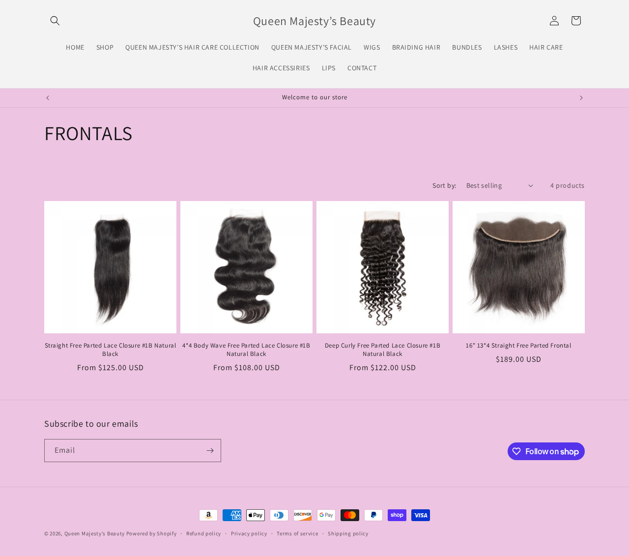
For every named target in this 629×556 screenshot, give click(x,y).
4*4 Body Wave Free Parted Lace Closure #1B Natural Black (246, 350)
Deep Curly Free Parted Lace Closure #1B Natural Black (382, 350)
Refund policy (203, 533)
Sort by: (444, 185)
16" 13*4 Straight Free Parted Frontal (518, 346)
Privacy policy (249, 533)
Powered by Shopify (151, 533)
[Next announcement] (581, 97)
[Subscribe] (210, 450)
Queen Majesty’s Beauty (95, 533)
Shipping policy (348, 533)
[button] (55, 20)
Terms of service (297, 533)
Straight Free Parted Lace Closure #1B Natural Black (110, 350)
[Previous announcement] (47, 97)
